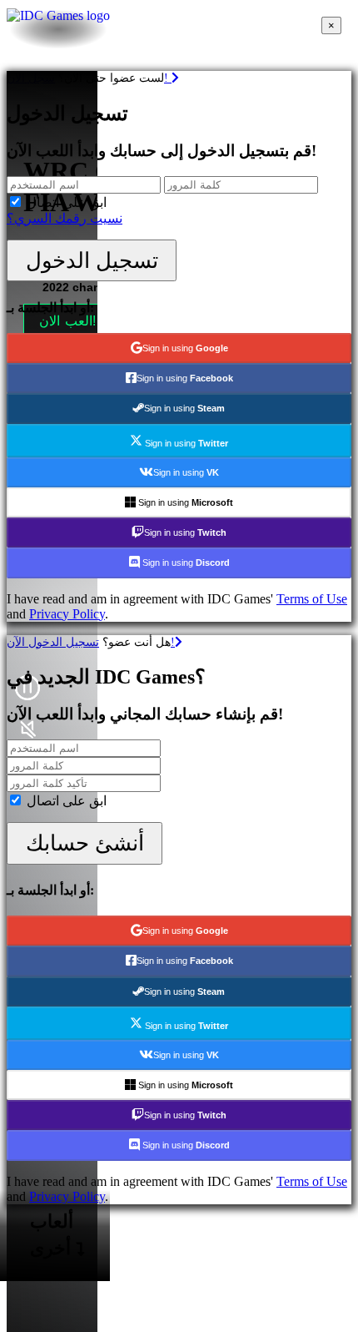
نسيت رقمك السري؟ (64, 218)
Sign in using (185, 348)
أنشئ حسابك (85, 843)
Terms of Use (311, 599)
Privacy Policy (67, 614)
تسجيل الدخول (92, 260)
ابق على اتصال (67, 202)
